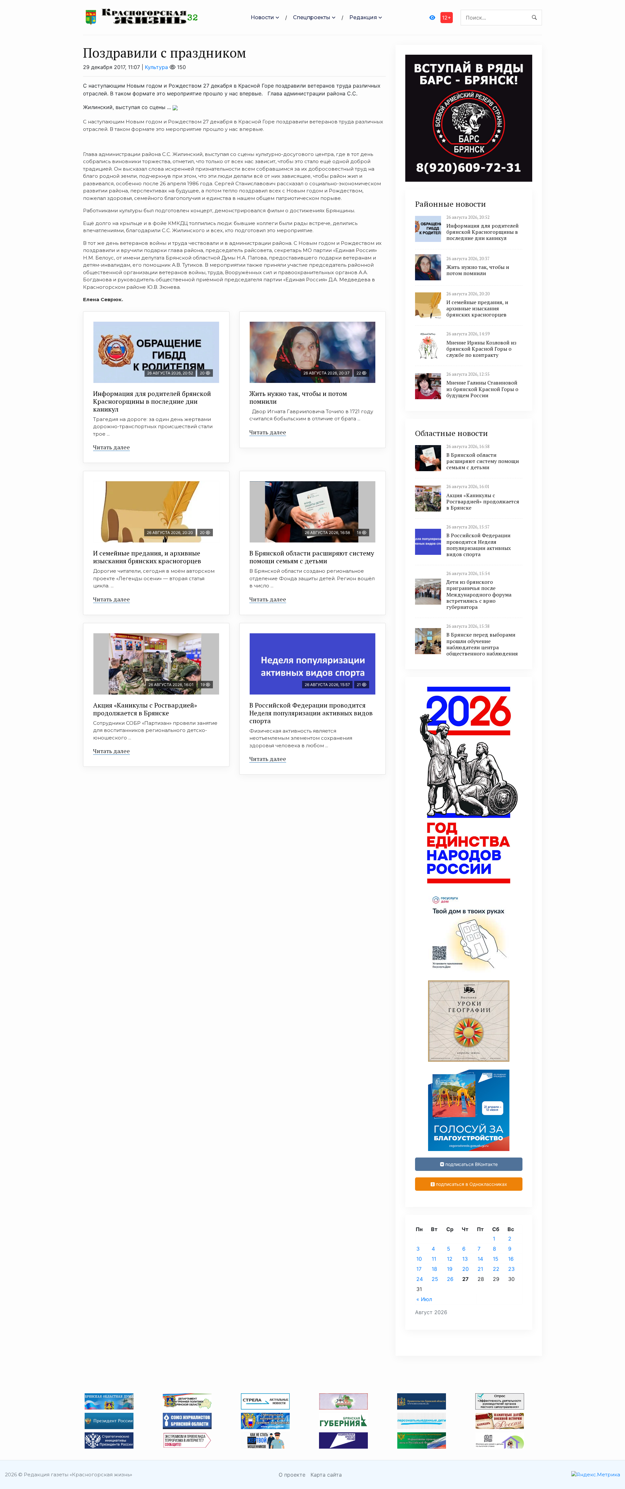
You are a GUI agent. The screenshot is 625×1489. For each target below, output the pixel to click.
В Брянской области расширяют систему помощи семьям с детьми (311, 557)
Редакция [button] (363, 17)
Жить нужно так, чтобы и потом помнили (298, 397)
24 (419, 1279)
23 (511, 1269)
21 (480, 1269)
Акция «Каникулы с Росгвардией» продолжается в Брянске (145, 709)
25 (435, 1279)
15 (495, 1259)
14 (480, 1259)
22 (496, 1269)
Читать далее (111, 447)
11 (434, 1259)
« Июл (424, 1299)
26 (450, 1279)
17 (419, 1269)
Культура (156, 67)
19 (449, 1269)
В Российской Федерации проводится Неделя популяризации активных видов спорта (311, 713)
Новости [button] (262, 17)
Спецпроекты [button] (311, 17)
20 (465, 1269)
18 (434, 1269)
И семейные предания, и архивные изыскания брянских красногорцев (147, 557)
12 (449, 1259)
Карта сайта (326, 1474)
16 (511, 1259)
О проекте (292, 1474)
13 (465, 1259)
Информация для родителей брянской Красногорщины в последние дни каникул (152, 401)
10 (419, 1259)
